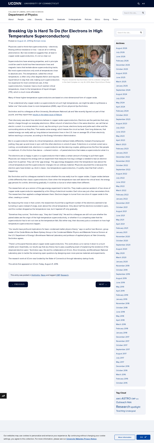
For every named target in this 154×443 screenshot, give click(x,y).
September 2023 (123, 119)
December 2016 (122, 366)
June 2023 (120, 132)
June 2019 (120, 282)
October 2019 (121, 270)
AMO (118, 398)
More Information (124, 437)
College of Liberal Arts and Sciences (26, 12)
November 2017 (122, 341)
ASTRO (126, 398)
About (11, 19)
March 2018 (121, 324)
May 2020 (120, 253)
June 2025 (120, 77)
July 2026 (120, 52)
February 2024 (122, 111)
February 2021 (122, 228)
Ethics (97, 19)
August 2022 (121, 174)
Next (103, 284)
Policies (88, 19)
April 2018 (120, 320)
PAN (129, 402)
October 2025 (122, 69)
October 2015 (121, 383)
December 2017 (122, 337)
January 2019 (121, 299)
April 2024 (120, 107)
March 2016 (121, 374)
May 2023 (120, 136)
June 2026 (120, 56)
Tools (115, 19)
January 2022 (122, 199)
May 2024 (120, 102)
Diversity (38, 19)
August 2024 (121, 94)
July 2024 (120, 98)
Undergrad (130, 411)
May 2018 (120, 316)
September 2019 (123, 274)
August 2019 (121, 278)
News (43, 275)
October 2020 (122, 240)
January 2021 (121, 232)
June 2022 (120, 182)
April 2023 (120, 140)
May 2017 (120, 362)
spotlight (135, 407)
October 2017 (121, 345)
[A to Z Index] (143, 4)
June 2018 (120, 312)
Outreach (121, 402)
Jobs (29, 19)
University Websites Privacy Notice (81, 439)
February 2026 (122, 61)
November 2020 (123, 236)
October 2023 (122, 115)
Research (50, 19)
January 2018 (121, 333)
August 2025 (121, 73)
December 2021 (122, 203)
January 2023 (122, 153)
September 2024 (123, 90)
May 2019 (120, 287)
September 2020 (123, 245)
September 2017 (123, 349)
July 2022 (120, 178)
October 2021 (121, 207)
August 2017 (121, 353)
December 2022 (123, 157)
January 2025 (122, 86)
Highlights (35, 275)
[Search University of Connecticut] (139, 4)
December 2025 (123, 65)
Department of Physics (23, 14)
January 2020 (122, 261)
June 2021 (120, 215)
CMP (58, 275)
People (21, 19)
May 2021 (120, 220)
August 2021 (121, 211)
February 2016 (122, 379)
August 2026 (121, 48)
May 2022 (120, 186)
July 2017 (120, 358)
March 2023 (121, 144)
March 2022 (121, 190)
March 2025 (121, 81)
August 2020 (121, 249)
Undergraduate (75, 19)
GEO (137, 399)
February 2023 (122, 148)
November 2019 (122, 266)
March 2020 (121, 257)
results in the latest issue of (47, 114)
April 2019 (120, 291)
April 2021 (120, 224)
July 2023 (120, 128)
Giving (106, 19)
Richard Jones (40, 41)
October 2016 (121, 370)
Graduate (61, 19)
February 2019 (122, 295)
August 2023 (121, 123)
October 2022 (122, 165)
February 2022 (122, 194)
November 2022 (123, 161)
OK (142, 437)
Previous (18, 284)
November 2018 (122, 303)
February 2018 (122, 328)
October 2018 (121, 307)
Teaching (120, 411)
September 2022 (123, 169)
